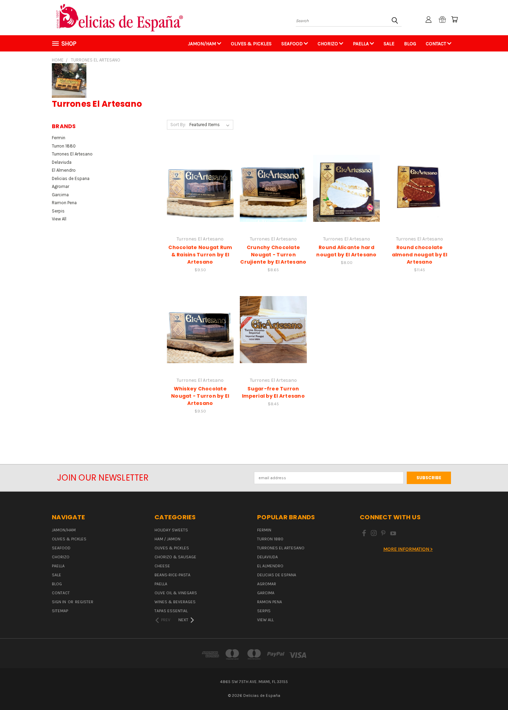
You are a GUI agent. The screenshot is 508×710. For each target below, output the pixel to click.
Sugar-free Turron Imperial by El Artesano (273, 392)
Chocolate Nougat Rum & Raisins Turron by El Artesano (200, 254)
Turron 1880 (64, 146)
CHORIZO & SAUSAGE (175, 557)
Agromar (60, 186)
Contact (436, 44)
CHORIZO (328, 44)
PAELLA (361, 44)
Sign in (59, 601)
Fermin (58, 137)
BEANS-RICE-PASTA (172, 574)
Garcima (60, 194)
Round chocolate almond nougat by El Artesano (420, 254)
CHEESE (162, 566)
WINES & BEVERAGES (175, 601)
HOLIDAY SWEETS (171, 530)
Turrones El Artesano (72, 154)
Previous (490, 688)
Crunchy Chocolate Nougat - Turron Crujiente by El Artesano (273, 254)
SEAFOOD (292, 44)
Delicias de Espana (71, 178)
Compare (198, 182)
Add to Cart (200, 193)
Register (84, 601)
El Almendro (64, 170)
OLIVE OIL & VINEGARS (175, 592)
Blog (410, 44)
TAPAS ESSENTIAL (171, 610)
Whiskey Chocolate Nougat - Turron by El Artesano (200, 396)
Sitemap (60, 610)
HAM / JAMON (167, 539)
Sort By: (178, 124)
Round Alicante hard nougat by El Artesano (346, 251)
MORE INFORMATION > (408, 549)
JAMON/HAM (202, 44)
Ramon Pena (64, 202)
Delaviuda (62, 162)
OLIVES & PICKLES (251, 44)
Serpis (58, 211)
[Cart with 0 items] (454, 19)
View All (59, 218)
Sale (389, 44)
